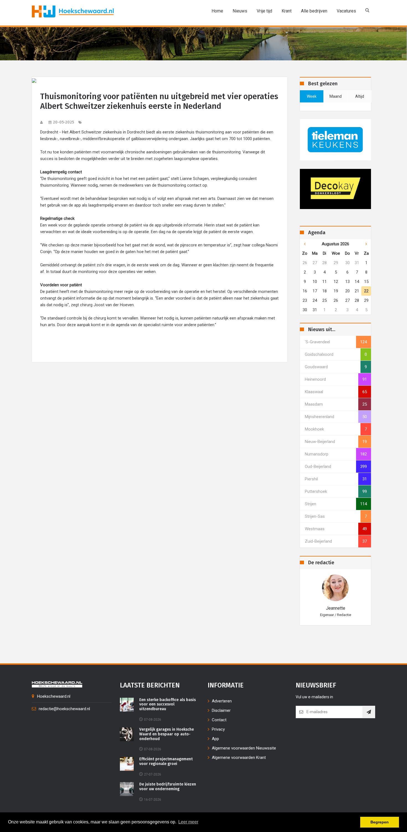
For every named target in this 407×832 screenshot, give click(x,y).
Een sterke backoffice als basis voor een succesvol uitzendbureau (167, 705)
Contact (219, 719)
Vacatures (346, 11)
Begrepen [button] (379, 822)
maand (335, 96)
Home (217, 11)
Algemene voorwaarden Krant (239, 757)
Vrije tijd (264, 11)
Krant (287, 11)
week (311, 96)
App (215, 738)
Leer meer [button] (188, 822)
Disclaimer (221, 710)
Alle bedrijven (314, 11)
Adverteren (222, 701)
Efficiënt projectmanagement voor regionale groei (166, 761)
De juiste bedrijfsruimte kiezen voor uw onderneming (167, 786)
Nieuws (240, 11)
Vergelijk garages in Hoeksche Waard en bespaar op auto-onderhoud (166, 734)
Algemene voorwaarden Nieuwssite (244, 748)
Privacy (218, 729)
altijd (359, 96)
